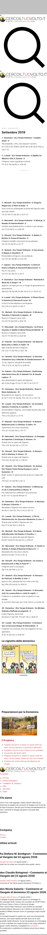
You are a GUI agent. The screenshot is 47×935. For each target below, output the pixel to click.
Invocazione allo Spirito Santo (15, 753)
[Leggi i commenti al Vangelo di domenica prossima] (19, 735)
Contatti (3, 837)
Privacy (3, 835)
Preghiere (9, 740)
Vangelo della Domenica (9, 881)
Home (3, 128)
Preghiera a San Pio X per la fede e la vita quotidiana (23, 750)
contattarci (34, 926)
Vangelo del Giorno (7, 862)
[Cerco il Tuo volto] (23, 21)
